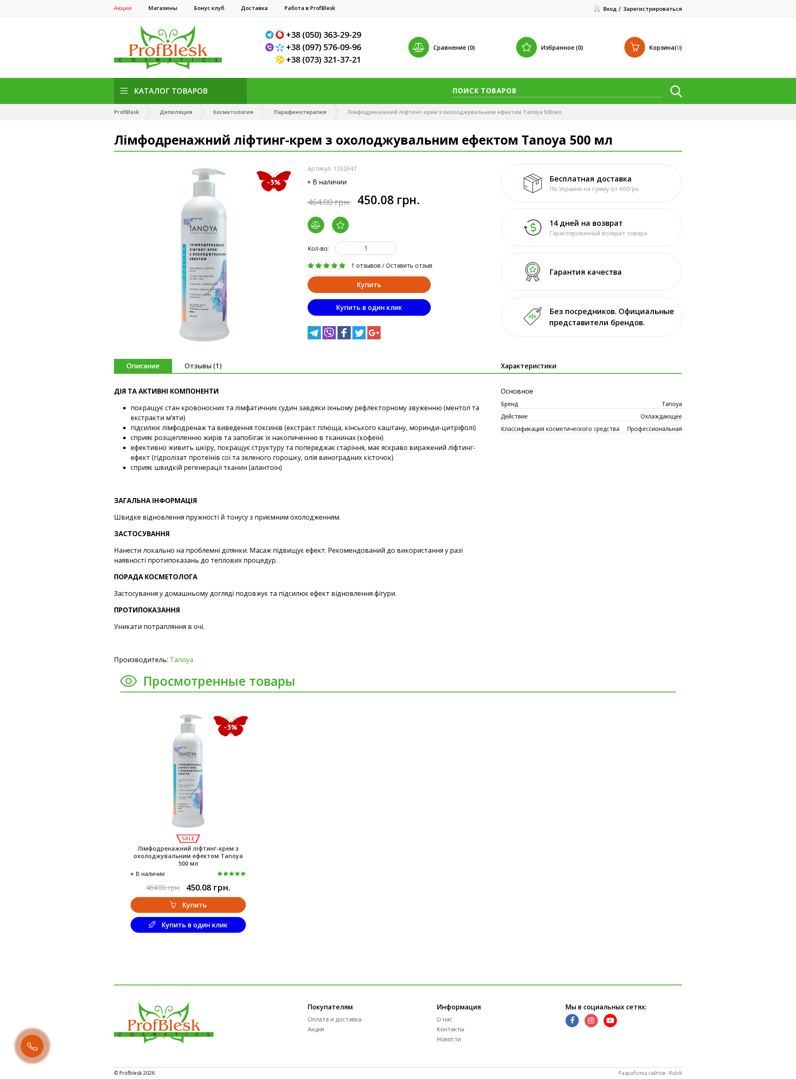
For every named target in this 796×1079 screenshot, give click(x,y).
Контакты (450, 1029)
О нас (444, 1019)
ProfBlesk (126, 112)
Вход (609, 8)
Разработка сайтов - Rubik (650, 1073)
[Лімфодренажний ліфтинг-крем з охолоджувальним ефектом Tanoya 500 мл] (204, 254)
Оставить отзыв (409, 265)
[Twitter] (359, 336)
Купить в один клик (369, 307)
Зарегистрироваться (652, 8)
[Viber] (270, 47)
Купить (369, 284)
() (665, 47)
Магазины (162, 8)
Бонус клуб (209, 8)
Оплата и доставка (335, 1019)
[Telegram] (270, 35)
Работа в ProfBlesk (309, 8)
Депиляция (176, 112)
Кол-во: (318, 248)
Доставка (254, 8)
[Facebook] (344, 336)
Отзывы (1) (203, 365)
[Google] (374, 336)
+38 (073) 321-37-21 (323, 59)
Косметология (233, 112)
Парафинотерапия (300, 112)
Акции (123, 8)
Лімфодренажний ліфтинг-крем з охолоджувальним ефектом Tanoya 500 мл (188, 855)
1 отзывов (366, 265)
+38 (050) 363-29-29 (323, 34)
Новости (449, 1039)
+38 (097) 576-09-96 (323, 47)
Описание (143, 365)
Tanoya (181, 659)
